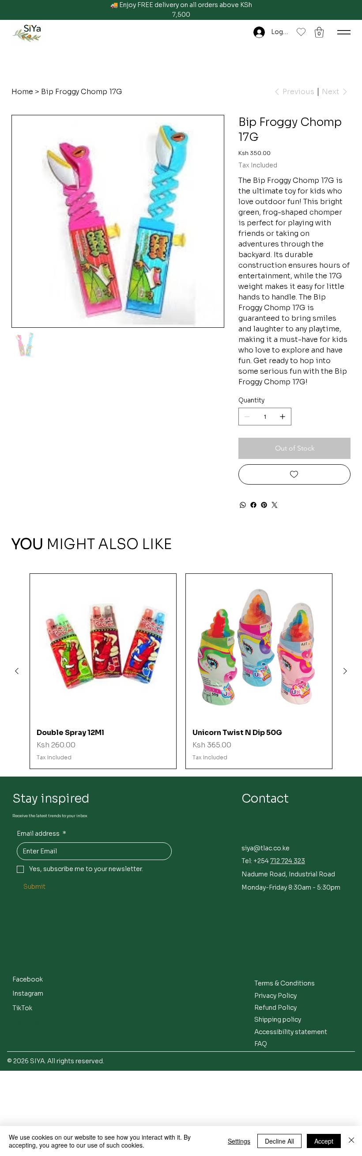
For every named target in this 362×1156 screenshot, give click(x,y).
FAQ (260, 1044)
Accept (323, 1141)
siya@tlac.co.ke (265, 848)
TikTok (22, 1008)
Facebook (27, 979)
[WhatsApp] (242, 504)
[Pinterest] (264, 504)
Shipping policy (277, 1019)
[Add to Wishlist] (294, 474)
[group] (181, 671)
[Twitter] (274, 504)
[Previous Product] (16, 671)
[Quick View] (103, 647)
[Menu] (344, 32)
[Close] (351, 1141)
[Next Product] (345, 671)
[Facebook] (253, 504)
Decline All (279, 1141)
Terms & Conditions (284, 983)
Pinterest (26, 1023)
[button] (319, 32)
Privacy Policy (275, 996)
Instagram (27, 993)
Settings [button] (239, 1141)
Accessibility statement (290, 1032)
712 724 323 (287, 861)
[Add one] (282, 416)
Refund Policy (275, 1008)
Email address (41, 834)
